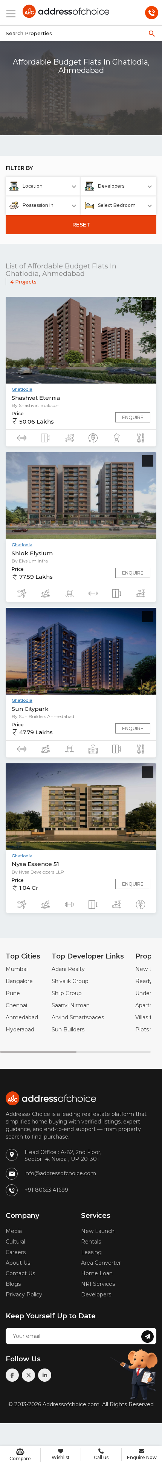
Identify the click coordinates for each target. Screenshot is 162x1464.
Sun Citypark (30, 708)
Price (18, 413)
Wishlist (61, 1457)
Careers (16, 1252)
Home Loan (97, 1273)
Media (14, 1231)
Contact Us (20, 1273)
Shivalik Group (70, 981)
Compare (20, 1458)
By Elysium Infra (30, 561)
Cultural (15, 1241)
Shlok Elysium (32, 553)
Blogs (13, 1284)
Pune (13, 993)
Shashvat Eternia (36, 397)
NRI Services (98, 1284)
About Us (18, 1262)
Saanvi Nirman (71, 1005)
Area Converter (101, 1262)
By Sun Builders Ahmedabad (43, 716)
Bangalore (19, 981)
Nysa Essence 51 (35, 864)
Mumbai (17, 969)
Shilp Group (67, 993)
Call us (101, 1457)
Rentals (91, 1241)
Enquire (133, 417)
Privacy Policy (24, 1294)
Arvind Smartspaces (78, 1017)
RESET (81, 224)
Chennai (16, 1005)
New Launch (98, 1231)
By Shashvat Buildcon (36, 405)
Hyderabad (20, 1029)
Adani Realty (68, 969)
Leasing (91, 1252)
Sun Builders (68, 1029)
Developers (96, 1294)
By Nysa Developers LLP (38, 872)
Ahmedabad (22, 1017)
